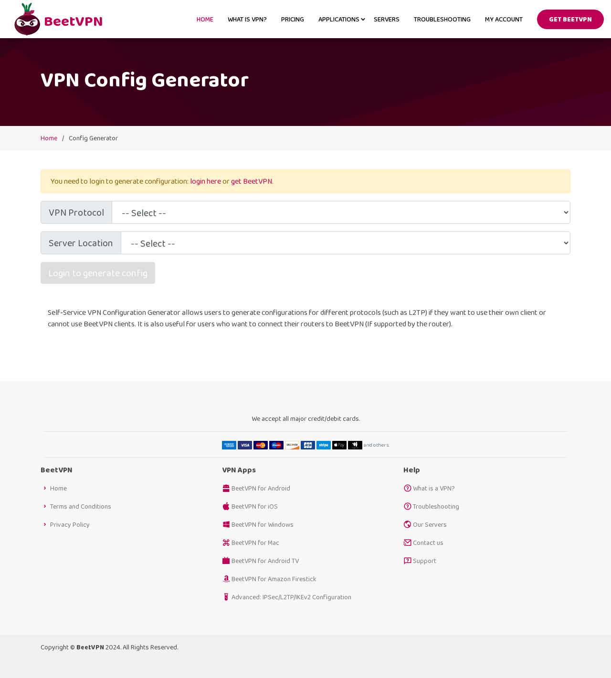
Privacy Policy (70, 524)
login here (205, 181)
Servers (387, 19)
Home (205, 19)
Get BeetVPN (570, 19)
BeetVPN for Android (261, 488)
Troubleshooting (442, 19)
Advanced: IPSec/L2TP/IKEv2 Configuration (291, 597)
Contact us (428, 542)
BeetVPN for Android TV (265, 560)
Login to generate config (97, 273)
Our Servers (430, 524)
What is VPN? (247, 19)
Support (424, 560)
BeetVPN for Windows (263, 524)
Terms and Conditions (80, 506)
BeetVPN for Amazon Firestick (274, 578)
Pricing (292, 19)
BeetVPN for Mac (255, 542)
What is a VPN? (434, 488)
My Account (504, 19)
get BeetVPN (251, 181)
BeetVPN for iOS (255, 506)
